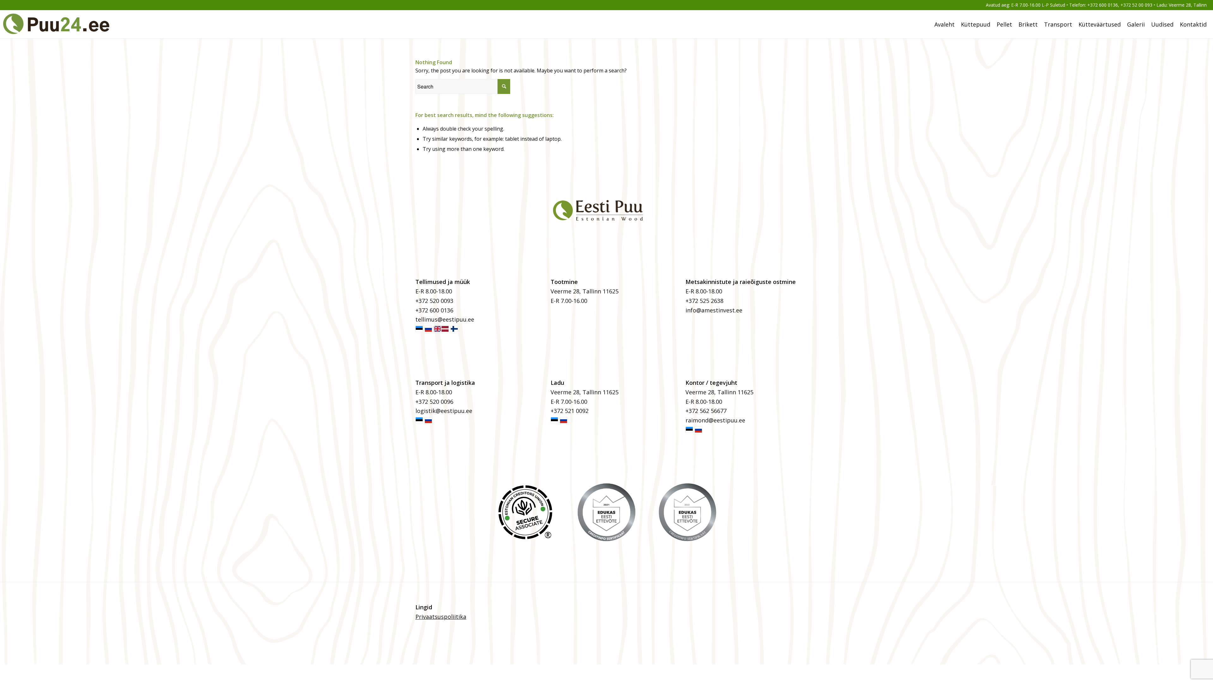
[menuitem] (944, 24)
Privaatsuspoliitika (440, 616)
